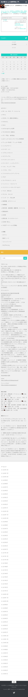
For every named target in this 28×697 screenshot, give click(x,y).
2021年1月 (5, 591)
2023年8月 (5, 483)
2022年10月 (5, 518)
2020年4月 (5, 622)
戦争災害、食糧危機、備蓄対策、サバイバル (13, 208)
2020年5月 (5, 618)
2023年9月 (5, 480)
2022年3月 (5, 542)
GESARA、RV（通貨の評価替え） (10, 118)
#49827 (24, 17)
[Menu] (26, 2)
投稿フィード (5, 238)
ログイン (4, 234)
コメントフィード (6, 241)
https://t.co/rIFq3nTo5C (19, 24)
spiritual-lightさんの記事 (8, 128)
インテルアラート (6, 146)
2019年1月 (5, 673)
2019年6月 (5, 656)
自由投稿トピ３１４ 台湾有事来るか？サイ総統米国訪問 (14, 12)
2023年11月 (5, 473)
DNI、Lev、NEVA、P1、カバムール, (11, 111)
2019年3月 (5, 667)
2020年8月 (5, 608)
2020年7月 (5, 611)
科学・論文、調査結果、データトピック (11, 394)
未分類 (4, 215)
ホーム (2, 11)
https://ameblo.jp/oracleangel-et (9, 385)
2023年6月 (5, 490)
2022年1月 (5, 549)
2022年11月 (5, 514)
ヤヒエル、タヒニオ (7, 194)
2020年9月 (5, 604)
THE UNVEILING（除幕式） (9, 132)
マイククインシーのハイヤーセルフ (11, 187)
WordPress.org (5, 245)
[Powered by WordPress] (8, 689)
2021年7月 (5, 570)
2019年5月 (5, 660)
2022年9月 (5, 521)
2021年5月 (5, 577)
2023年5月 (5, 494)
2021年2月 (5, 587)
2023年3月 (5, 501)
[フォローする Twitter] (26, 38)
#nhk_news (18, 23)
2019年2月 (5, 670)
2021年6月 (5, 573)
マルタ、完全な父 (6, 190)
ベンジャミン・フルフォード (9, 184)
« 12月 (2, 73)
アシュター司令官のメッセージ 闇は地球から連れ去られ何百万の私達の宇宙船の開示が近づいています (14, 450)
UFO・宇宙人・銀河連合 (8, 135)
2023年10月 (5, 476)
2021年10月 (5, 559)
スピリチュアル (6, 156)
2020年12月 (5, 594)
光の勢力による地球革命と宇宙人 (11, 2)
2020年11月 (5, 597)
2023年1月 (5, 508)
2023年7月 (5, 487)
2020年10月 (5, 601)
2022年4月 (5, 539)
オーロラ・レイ (6, 149)
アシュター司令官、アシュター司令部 (12, 142)
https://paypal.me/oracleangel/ (8, 102)
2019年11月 (5, 639)
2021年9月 (5, 563)
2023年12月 (5, 470)
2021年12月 (5, 552)
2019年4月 (5, 663)
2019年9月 (5, 646)
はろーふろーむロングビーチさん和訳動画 (13, 139)
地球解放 (4, 204)
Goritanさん (5, 121)
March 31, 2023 (23, 28)
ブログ (4, 177)
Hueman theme (21, 689)
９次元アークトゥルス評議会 (9, 225)
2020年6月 (5, 615)
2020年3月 (5, 625)
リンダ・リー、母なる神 (8, 197)
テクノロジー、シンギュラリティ (10, 163)
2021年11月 (5, 556)
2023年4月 (5, 497)
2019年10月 (5, 642)
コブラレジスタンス (7, 152)
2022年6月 (5, 532)
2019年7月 (5, 653)
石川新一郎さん (6, 222)
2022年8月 (5, 525)
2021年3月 (5, 584)
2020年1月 (5, 632)
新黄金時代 (5, 211)
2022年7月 (5, 528)
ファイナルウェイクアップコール (10, 173)
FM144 (4, 114)
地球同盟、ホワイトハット (9, 201)
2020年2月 (5, 629)
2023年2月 (5, 504)
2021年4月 (5, 580)
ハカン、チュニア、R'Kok (8, 166)
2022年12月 (5, 511)
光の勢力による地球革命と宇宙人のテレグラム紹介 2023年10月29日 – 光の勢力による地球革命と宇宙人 (13, 454)
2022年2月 (5, 546)
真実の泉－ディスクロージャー (10, 218)
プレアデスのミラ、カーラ (9, 180)
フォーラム (7, 11)
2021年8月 (5, 566)
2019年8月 (5, 649)
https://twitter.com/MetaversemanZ (9, 380)
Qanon (4, 125)
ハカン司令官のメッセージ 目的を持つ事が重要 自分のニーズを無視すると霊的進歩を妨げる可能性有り (14, 427)
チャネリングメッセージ (8, 159)
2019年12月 (5, 635)
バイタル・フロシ (6, 170)
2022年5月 (5, 535)
